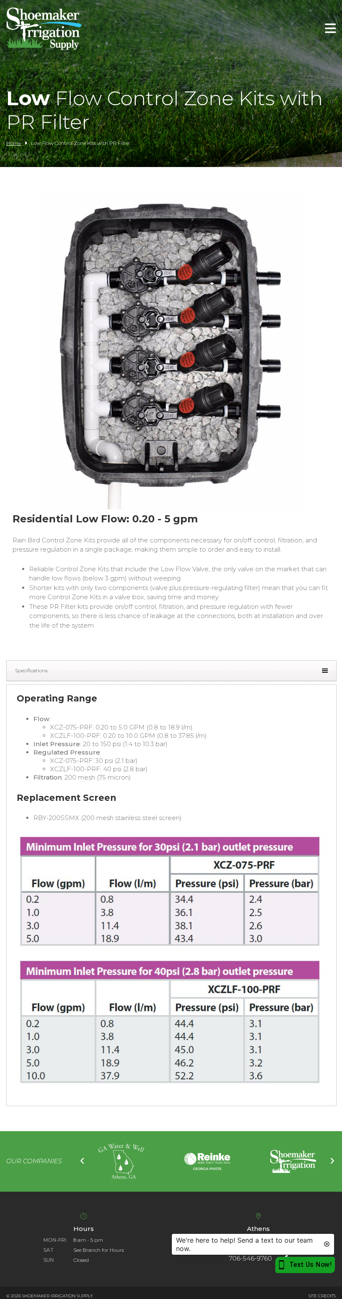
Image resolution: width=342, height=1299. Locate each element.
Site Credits (322, 1296)
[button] (171, 507)
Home (13, 143)
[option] (121, 1162)
